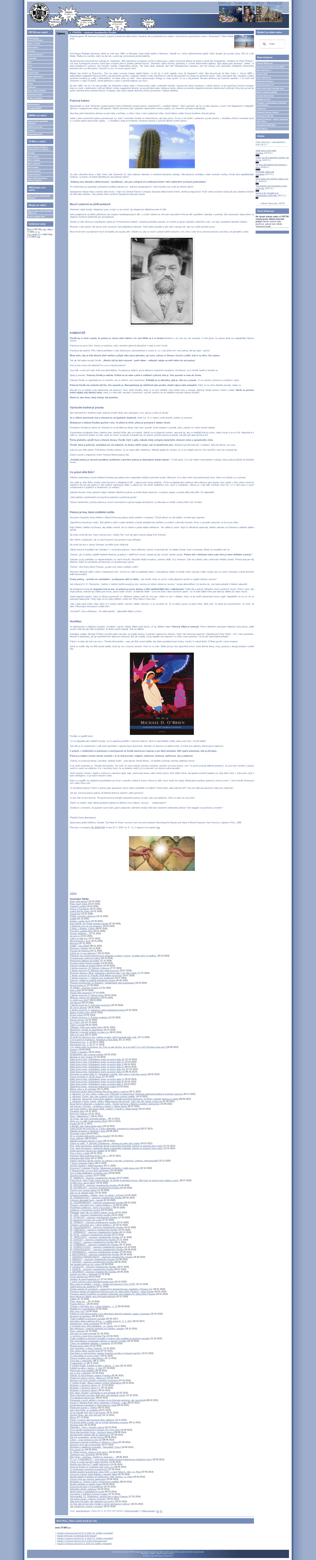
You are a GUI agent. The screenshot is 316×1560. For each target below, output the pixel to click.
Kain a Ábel (75, 990)
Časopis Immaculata (265, 96)
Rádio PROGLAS (263, 78)
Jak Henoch (75, 1002)
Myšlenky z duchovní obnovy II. (85, 1388)
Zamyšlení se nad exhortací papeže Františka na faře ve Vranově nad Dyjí (105, 1353)
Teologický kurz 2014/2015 (82, 1454)
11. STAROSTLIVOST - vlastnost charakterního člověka (96, 1247)
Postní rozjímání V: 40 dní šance (86, 1077)
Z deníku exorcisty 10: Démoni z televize (89, 968)
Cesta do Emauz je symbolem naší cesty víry (92, 1467)
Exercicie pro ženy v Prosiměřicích (86, 1486)
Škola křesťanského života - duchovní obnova (92, 1432)
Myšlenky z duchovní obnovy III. (85, 1385)
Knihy (30, 84)
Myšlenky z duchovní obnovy (84, 1390)
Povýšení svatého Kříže (81, 931)
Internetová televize (264, 81)
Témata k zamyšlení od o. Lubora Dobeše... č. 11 (93, 1306)
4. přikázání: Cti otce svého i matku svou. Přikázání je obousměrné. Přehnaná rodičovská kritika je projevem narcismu (126, 1094)
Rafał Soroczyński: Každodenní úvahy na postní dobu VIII (97, 1069)
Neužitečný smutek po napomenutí (86, 1030)
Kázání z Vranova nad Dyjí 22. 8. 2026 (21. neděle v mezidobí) (85, 1538)
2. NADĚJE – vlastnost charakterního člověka (92, 1269)
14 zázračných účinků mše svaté (85, 1220)
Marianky (31, 80)
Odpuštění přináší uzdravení (83, 1489)
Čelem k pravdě (77, 1025)
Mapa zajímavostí (35, 76)
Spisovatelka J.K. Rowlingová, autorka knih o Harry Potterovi (99, 1496)
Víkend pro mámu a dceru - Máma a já (88, 1378)
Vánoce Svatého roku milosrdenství (87, 1358)
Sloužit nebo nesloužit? (81, 993)
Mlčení (73, 1417)
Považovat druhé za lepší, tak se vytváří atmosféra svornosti (99, 1422)
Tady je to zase (77, 1035)
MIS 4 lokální (33, 167)
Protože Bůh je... (78, 1304)
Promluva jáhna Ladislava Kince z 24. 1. (89, 1156)
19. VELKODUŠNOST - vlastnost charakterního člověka (96, 1227)
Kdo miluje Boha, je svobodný (84, 1410)
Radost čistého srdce (80, 1012)
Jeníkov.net (261, 109)
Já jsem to (75, 936)
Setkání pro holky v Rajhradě (83, 1274)
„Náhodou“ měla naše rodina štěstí (86, 1027)
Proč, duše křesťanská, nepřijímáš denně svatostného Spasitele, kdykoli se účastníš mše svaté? (116, 1146)
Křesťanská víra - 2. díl (81, 1042)
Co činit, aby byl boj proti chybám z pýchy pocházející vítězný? (100, 1504)
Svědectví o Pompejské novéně (85, 1210)
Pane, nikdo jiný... (78, 1301)
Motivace (74, 943)
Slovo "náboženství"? (80, 1116)
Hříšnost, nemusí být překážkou (85, 997)
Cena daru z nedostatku (81, 1360)
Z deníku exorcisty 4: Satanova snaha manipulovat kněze (97, 1010)
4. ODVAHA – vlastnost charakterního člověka (92, 1262)
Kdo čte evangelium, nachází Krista (87, 1437)
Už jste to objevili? (78, 1007)
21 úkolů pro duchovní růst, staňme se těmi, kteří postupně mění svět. (103, 1037)
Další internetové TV (265, 85)
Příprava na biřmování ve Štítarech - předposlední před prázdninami (102, 983)
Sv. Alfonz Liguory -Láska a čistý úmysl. (89, 1452)
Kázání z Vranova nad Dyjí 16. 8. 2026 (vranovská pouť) (82, 1541)
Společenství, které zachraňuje (84, 1323)
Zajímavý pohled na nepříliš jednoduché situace (92, 980)
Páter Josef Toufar (78, 904)
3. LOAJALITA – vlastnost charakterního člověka (93, 1267)
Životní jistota (76, 1015)
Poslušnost (75, 914)
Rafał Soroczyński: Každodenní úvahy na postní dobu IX (97, 1067)
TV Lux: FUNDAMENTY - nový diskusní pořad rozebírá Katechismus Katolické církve (111, 1459)
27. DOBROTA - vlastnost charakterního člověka (93, 1178)
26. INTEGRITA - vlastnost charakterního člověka (93, 1185)
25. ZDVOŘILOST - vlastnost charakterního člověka (94, 1188)
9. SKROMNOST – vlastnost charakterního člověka (94, 1252)
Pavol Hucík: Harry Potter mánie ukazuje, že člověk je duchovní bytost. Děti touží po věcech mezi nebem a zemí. (124, 1180)
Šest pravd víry (77, 1449)
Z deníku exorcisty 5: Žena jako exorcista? (90, 1005)
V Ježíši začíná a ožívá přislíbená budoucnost (92, 1281)
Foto (30, 66)
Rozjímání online (78, 1133)
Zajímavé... (32, 87)
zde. (158, 827)
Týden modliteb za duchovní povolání (87, 1319)
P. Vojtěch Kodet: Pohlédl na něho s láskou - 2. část (94, 1365)
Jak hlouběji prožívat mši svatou (85, 1264)
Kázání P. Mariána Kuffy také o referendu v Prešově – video (98, 1402)
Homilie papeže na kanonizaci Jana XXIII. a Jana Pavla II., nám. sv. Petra (105, 1472)
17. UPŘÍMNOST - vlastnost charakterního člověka (94, 1232)
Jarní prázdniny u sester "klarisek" (86, 1348)
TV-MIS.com (241, 3)
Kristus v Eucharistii (79, 909)
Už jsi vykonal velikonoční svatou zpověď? (90, 1136)
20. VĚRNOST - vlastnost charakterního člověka (93, 1222)
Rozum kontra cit (78, 985)
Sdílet (73, 893)
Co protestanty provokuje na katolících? (89, 1469)
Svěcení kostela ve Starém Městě (86, 965)
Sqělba (73, 1299)
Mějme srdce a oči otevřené (83, 1089)
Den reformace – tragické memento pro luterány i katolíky (97, 1328)
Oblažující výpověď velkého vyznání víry (89, 1032)
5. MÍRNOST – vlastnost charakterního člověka (92, 1259)
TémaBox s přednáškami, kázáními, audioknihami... (271, 104)
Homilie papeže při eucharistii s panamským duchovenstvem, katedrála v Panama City (111, 1289)
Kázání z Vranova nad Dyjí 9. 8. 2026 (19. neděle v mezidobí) (84, 1544)
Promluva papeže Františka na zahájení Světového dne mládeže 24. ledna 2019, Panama (112, 1294)
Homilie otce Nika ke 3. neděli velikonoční (90, 1464)
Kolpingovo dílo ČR (264, 116)
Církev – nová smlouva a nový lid (86, 1440)
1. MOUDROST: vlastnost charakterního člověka (93, 1272)
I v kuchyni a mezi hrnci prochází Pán (88, 1336)
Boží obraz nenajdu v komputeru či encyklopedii (93, 1393)
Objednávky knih (35, 134)
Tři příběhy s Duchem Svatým (84, 988)
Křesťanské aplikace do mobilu (84, 960)
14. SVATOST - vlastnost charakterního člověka (93, 1239)
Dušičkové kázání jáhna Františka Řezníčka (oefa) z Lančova (99, 1091)
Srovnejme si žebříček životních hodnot (89, 1494)
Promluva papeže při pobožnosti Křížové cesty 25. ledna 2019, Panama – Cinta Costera (112, 1291)
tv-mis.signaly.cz (34, 233)
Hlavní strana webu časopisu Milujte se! (40, 212)
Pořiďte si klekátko (79, 1052)
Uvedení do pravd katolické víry (85, 1279)
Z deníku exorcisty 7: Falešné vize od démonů (92, 978)
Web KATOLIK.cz (263, 70)
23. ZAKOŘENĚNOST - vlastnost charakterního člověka (97, 1202)
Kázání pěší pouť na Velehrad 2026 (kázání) (77, 1536)
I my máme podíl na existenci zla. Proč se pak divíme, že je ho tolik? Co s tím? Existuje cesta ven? (118, 1047)
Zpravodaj (32, 58)
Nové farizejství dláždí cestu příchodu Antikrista (93, 1296)
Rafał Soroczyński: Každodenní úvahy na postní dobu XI (97, 1062)
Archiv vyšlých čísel (36, 217)
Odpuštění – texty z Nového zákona (87, 1427)
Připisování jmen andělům (82, 1370)
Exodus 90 (75, 1123)
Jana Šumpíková (82, 1511)
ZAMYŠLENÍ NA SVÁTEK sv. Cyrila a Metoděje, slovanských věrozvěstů (105, 1128)
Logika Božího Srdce (80, 911)
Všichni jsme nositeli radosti (83, 1190)
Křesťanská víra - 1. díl (81, 1044)
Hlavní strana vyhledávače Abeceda (39, 197)
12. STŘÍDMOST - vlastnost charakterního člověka (94, 1244)
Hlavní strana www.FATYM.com (35, 39)
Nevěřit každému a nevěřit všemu (86, 1484)
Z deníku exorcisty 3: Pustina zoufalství (89, 1017)
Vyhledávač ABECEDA (266, 125)
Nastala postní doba (80, 1346)
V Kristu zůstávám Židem (82, 1163)
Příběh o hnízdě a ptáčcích (83, 916)
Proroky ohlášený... (79, 933)
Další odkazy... (262, 129)
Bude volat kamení (79, 901)
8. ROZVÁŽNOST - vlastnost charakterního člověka (94, 1254)
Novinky (31, 153)
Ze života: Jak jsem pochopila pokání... (88, 1118)
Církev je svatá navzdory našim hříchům (89, 1462)
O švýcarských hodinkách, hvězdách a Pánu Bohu (94, 1039)
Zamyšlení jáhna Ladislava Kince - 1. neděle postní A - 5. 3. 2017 (101, 1321)
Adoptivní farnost (35, 55)
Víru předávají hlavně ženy (82, 1398)
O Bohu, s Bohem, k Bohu (82, 928)
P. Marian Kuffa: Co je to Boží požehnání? (90, 1170)
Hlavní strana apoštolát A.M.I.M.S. (38, 122)
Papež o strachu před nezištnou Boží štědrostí (92, 1420)
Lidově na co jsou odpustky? (83, 953)
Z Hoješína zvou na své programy (86, 926)
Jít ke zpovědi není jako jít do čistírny (88, 1412)
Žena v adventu (77, 1331)
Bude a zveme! (34, 44)
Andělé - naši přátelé (79, 946)
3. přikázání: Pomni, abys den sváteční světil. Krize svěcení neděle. (102, 1096)
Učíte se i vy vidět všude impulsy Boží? (89, 1121)
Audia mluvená (34, 175)
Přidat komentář (148, 1511)
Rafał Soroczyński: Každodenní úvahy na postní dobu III (97, 1081)
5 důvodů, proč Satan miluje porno (86, 1126)
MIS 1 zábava (33, 157)
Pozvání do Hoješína (80, 951)
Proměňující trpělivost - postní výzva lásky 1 (91, 1207)
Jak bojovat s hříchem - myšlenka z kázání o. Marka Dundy (98, 1106)
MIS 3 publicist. (34, 164)
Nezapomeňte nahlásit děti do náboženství (90, 1435)
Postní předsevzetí (79, 1277)
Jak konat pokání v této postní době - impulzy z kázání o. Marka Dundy (104, 1109)
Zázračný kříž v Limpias (81, 1175)
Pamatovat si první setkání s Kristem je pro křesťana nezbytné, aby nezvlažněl (107, 1400)
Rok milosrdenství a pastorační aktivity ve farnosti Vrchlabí (98, 1341)
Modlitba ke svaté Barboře (82, 1309)
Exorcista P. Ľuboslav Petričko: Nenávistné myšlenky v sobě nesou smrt (104, 1168)
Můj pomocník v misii (80, 941)
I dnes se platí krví (79, 938)
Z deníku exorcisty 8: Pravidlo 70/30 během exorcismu (96, 975)
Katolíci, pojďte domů (80, 921)
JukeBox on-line (263, 99)
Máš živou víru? (77, 1311)
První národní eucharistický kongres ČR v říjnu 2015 (95, 1430)
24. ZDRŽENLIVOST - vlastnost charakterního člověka (96, 1198)
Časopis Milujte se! (264, 63)
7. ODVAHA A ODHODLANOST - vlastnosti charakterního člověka (101, 1257)
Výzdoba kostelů (35, 94)
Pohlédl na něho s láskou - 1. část (86, 1368)
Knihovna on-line (35, 127)
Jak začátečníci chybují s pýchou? (86, 1506)
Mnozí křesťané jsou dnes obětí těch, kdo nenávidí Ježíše (97, 1395)
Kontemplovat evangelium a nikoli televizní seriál (93, 1405)
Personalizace (34, 105)
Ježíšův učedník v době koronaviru (86, 1165)
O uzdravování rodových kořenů (85, 958)
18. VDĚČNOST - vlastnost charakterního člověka (94, 1230)
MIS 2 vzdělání (34, 160)
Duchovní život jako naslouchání (85, 1444)
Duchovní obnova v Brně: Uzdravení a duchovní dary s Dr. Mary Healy (103, 973)
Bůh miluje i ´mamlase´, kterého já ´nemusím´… (92, 1457)
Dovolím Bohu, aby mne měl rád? (86, 1415)
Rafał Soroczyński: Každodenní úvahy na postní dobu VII (97, 1072)
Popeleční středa (78, 906)
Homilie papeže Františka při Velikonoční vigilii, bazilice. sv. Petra (101, 1477)
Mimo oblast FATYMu (37, 91)
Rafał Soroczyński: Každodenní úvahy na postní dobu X (96, 1064)
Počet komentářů (131, 1511)
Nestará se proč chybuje (81, 1057)
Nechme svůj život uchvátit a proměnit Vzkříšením (94, 1380)
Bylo (30, 62)
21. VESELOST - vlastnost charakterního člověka (93, 1217)
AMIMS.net (224, 3)
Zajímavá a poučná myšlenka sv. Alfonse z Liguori (94, 1442)
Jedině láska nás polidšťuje (83, 1286)
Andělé (73, 918)
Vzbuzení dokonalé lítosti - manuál (86, 1200)
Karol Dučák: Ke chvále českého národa (89, 923)
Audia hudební (34, 171)
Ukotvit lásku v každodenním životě (87, 1491)
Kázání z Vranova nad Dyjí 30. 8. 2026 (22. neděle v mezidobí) (85, 1533)
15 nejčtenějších (35, 108)
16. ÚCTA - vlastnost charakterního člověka (90, 1235)
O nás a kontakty (35, 98)
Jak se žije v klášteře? (80, 1373)
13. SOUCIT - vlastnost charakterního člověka (92, 1242)
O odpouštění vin (78, 1363)
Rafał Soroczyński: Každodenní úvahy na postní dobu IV (97, 1079)
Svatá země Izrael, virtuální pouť (270, 89)
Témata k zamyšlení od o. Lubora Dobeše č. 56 (92, 1205)
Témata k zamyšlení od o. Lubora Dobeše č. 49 (92, 1225)
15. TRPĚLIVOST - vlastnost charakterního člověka (94, 1237)
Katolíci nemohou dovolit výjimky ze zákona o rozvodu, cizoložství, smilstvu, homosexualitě (114, 1160)
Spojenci (74, 1049)
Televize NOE (262, 74)
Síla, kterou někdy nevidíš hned (85, 1351)
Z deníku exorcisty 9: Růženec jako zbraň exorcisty (94, 970)
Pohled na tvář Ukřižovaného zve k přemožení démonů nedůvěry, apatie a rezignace (110, 1314)
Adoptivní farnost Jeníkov (267, 112)
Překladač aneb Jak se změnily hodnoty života (92, 1212)
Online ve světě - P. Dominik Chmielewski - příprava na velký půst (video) (105, 1143)
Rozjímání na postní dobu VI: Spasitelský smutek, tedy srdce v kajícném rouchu (108, 1074)
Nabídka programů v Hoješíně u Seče (87, 1131)
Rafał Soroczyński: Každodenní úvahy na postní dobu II (96, 1084)
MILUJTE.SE (274, 3)
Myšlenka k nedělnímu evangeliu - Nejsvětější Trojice (95, 1447)
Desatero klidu (76, 1425)
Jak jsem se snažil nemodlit (83, 1333)
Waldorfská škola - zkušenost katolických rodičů (93, 1086)
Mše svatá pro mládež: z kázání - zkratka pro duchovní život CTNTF (102, 1284)
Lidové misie (33, 73)
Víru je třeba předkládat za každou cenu (89, 1173)
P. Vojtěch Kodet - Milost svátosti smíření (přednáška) (96, 1383)
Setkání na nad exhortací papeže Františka (90, 1375)
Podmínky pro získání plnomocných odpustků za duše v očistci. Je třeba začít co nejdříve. (113, 956)
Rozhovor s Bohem (79, 948)
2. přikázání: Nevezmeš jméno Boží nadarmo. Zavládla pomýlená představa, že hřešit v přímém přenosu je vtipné (124, 1099)
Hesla (30, 69)
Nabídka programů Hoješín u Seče (86, 1141)
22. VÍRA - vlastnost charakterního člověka (90, 1215)
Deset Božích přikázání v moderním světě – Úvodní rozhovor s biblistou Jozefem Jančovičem (115, 1104)
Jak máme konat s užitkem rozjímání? (88, 1499)
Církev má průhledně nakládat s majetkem (90, 1343)
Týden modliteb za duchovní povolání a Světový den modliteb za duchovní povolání (110, 1338)
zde (44, 229)
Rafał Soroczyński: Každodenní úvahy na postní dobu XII (97, 1059)
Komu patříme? (77, 1138)
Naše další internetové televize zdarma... (37, 179)
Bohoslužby (33, 47)
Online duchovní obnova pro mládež (87, 1151)
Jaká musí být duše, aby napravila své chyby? (92, 1501)
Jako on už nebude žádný (82, 1193)
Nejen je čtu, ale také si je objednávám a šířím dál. (267, 194)
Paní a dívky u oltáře (80, 1153)
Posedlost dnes (77, 1111)
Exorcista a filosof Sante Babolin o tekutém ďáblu (93, 1474)
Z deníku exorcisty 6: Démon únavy (87, 995)
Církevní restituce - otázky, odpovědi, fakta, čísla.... (272, 120)
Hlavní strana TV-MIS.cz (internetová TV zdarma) (38, 148)
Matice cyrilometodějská (266, 92)
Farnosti (31, 51)
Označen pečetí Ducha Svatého (85, 963)
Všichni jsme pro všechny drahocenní (88, 1479)
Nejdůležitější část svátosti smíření (87, 1054)
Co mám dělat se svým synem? (85, 1356)
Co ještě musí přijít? (79, 1000)
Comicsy (31, 131)
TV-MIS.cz (258, 3)
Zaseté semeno (77, 1020)
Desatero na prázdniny (80, 1316)
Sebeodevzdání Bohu (80, 1158)
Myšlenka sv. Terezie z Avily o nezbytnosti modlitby (94, 1481)
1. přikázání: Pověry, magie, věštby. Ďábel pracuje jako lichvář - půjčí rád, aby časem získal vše (116, 1101)
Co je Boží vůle (77, 1022)
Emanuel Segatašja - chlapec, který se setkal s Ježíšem (97, 1195)
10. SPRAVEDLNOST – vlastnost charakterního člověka (97, 1249)
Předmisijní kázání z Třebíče (83, 1407)
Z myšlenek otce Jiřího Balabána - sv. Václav (91, 1326)
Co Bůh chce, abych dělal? (82, 1183)
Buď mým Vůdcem (79, 1114)
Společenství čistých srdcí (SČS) (270, 67)
